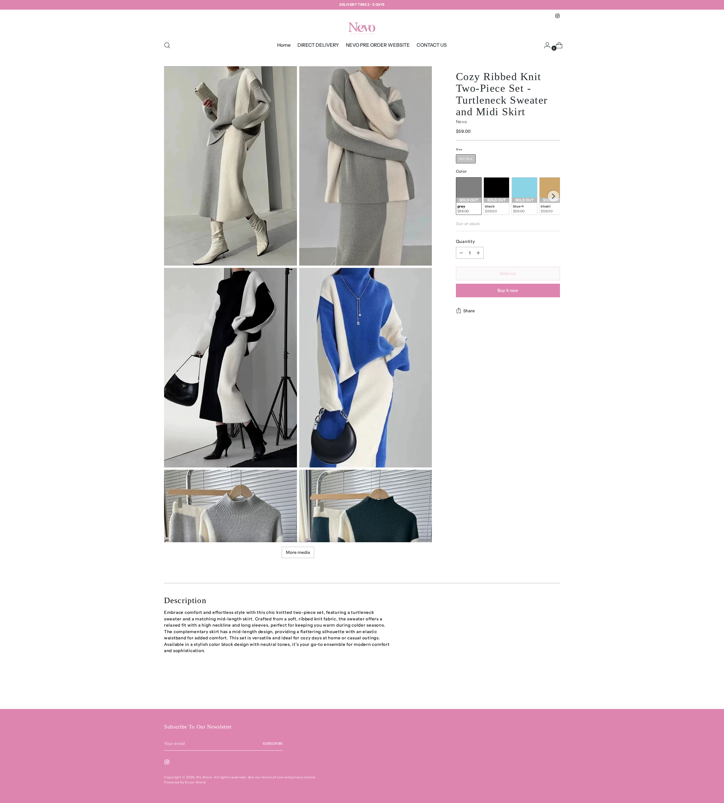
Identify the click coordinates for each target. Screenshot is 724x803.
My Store (204, 777)
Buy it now (507, 290)
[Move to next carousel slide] (555, 689)
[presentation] (553, 196)
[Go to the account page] (545, 45)
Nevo (461, 121)
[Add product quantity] (478, 253)
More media (298, 552)
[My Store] (362, 28)
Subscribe (273, 744)
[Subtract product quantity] (461, 253)
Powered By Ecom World (185, 782)
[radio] (466, 158)
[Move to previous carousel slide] (542, 690)
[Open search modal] (167, 45)
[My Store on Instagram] (557, 15)
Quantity (465, 241)
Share (469, 310)
